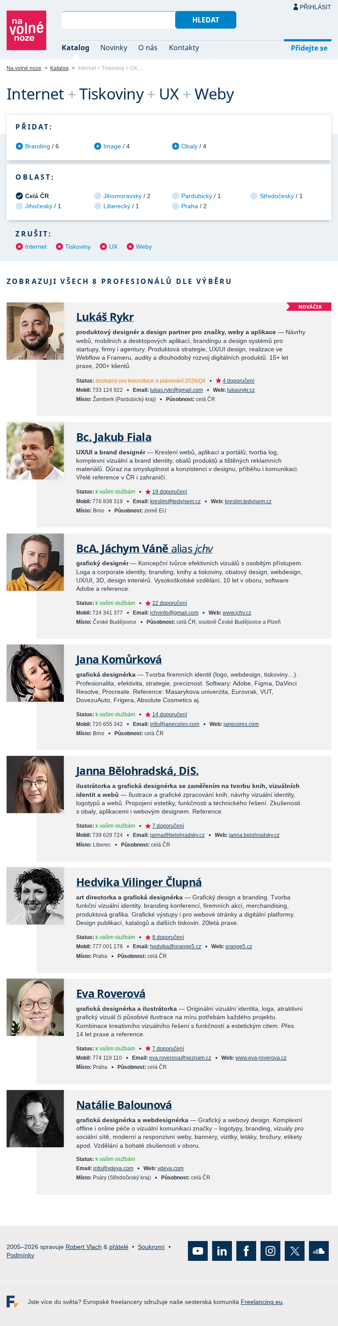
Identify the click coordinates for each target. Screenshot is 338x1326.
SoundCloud (319, 1251)
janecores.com (241, 724)
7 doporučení (168, 826)
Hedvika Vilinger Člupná (139, 882)
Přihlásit (315, 7)
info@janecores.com (174, 724)
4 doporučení (238, 381)
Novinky (113, 47)
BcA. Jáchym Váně (144, 548)
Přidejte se (309, 48)
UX (113, 246)
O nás (148, 47)
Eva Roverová (110, 993)
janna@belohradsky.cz (177, 835)
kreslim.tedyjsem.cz (248, 501)
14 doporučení (169, 714)
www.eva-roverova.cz (261, 1058)
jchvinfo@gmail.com (174, 613)
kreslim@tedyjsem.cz (175, 501)
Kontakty (184, 47)
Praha (189, 206)
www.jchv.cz (237, 613)
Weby (144, 246)
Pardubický (196, 195)
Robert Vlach (84, 1246)
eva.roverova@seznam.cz (180, 1058)
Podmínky (20, 1254)
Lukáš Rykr (105, 316)
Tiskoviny (78, 246)
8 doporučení (168, 937)
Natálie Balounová (124, 1105)
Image (112, 146)
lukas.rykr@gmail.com (176, 390)
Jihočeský (38, 206)
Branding (37, 146)
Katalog (75, 47)
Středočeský (277, 195)
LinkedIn (222, 1251)
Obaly (189, 146)
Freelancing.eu (17, 1302)
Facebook (246, 1251)
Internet (36, 246)
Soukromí (151, 1246)
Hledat (205, 20)
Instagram (270, 1251)
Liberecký (116, 206)
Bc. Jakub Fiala (113, 437)
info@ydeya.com (113, 1168)
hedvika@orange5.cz (175, 946)
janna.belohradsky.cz (254, 835)
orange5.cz (238, 946)
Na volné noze (24, 68)
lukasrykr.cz (241, 390)
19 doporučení (169, 492)
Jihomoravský (122, 195)
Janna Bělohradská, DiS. (137, 770)
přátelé (119, 1246)
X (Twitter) (295, 1251)
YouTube (198, 1251)
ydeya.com (171, 1168)
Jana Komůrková (119, 659)
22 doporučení (169, 603)
